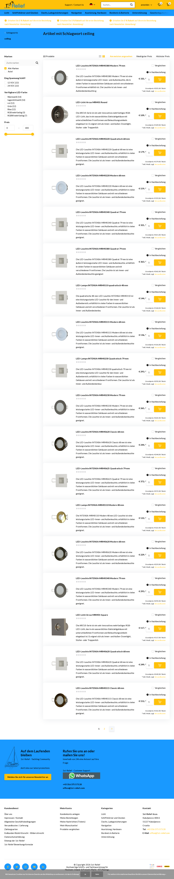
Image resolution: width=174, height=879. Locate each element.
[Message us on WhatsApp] (81, 775)
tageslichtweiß (16, 100)
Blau (11, 109)
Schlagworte (12, 32)
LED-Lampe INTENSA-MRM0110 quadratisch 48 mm (102, 285)
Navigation (76, 13)
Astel (10, 71)
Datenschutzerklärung (14, 837)
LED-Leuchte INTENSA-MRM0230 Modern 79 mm (100, 395)
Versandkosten (160, 91)
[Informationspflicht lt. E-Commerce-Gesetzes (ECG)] (159, 866)
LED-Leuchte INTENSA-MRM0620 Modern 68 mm (100, 541)
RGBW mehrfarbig (17, 115)
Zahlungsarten (11, 829)
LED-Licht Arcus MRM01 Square (92, 614)
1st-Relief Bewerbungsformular (18, 844)
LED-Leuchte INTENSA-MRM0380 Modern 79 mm (100, 65)
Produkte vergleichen (69, 829)
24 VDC (13, 85)
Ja (85, 874)
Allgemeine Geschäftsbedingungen (20, 821)
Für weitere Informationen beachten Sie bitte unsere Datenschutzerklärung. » (137, 874)
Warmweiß (14, 97)
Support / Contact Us (74, 5)
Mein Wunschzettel (68, 825)
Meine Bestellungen (69, 818)
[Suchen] (131, 5)
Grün (11, 106)
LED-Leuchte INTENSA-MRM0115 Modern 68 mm (100, 322)
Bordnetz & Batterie (119, 13)
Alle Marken (13, 68)
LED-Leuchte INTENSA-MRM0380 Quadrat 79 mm (101, 248)
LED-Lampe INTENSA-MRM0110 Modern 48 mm (100, 505)
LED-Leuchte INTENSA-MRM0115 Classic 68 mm (100, 688)
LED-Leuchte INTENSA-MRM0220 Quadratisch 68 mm (103, 139)
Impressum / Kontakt (13, 818)
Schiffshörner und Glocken (25, 13)
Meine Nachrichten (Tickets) (72, 821)
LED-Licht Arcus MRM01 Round (91, 102)
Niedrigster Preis (144, 56)
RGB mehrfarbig (16, 112)
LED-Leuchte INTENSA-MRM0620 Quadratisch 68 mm (103, 651)
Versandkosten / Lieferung (16, 825)
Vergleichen (160, 65)
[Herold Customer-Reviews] (167, 866)
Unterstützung (139, 13)
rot (10, 103)
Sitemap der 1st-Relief (14, 840)
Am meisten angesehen (121, 56)
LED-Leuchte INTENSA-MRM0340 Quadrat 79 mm (101, 212)
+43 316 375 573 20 (72, 784)
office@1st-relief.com (74, 788)
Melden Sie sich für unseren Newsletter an (27, 777)
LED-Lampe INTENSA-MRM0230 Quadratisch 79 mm (102, 358)
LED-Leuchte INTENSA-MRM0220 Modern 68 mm (100, 175)
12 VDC (13, 82)
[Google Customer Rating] (152, 866)
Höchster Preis (163, 56)
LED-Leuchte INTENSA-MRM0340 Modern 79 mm (100, 578)
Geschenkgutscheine (160, 13)
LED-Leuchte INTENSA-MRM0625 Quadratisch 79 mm (103, 468)
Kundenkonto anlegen (70, 814)
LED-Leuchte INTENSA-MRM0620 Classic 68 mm (100, 431)
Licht (6, 13)
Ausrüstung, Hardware (95, 13)
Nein (97, 874)
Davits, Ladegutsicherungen (54, 13)
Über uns (8, 814)
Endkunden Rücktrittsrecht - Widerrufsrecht (24, 833)
